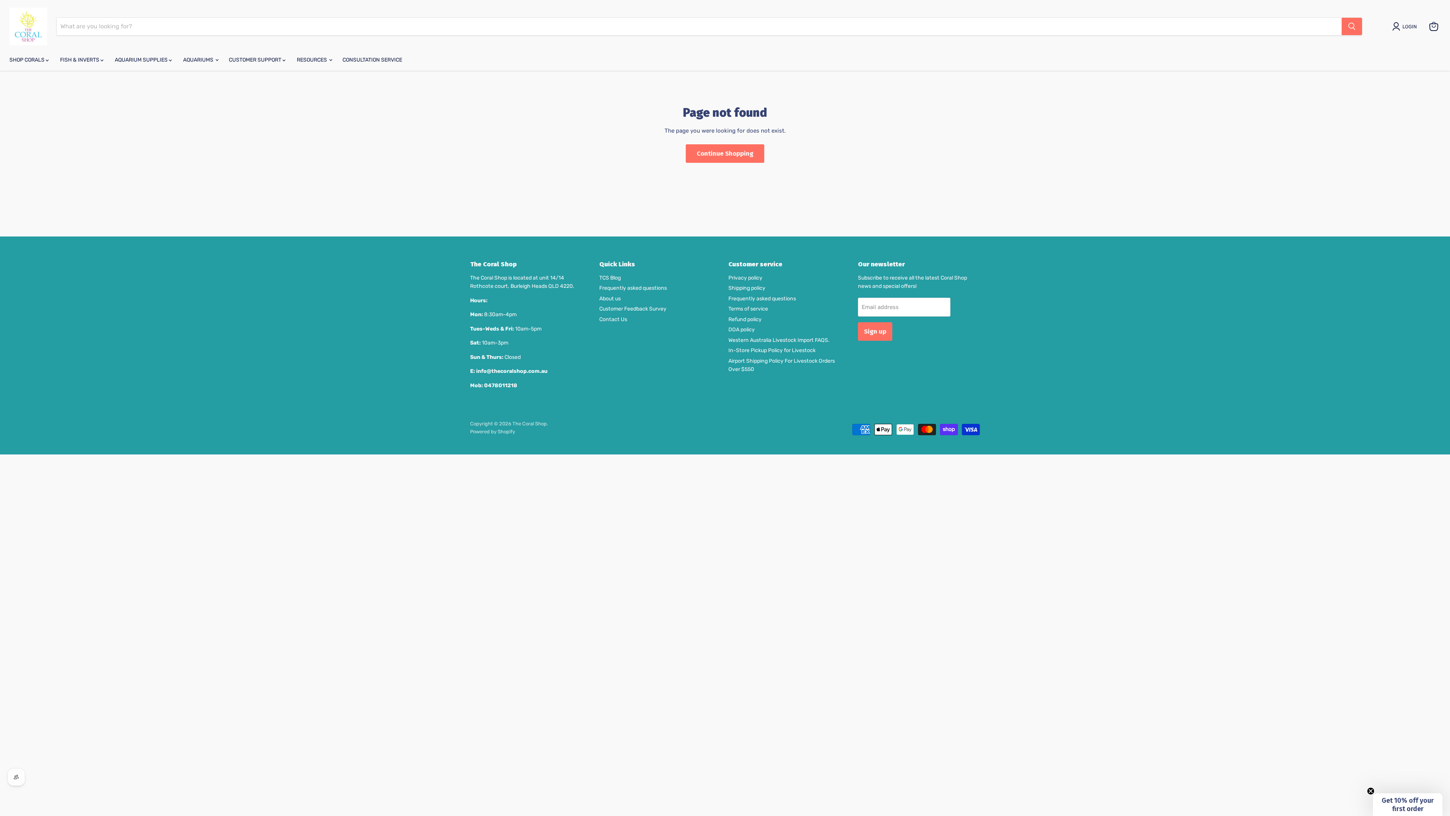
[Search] (1352, 26)
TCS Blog (610, 278)
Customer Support (255, 60)
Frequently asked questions (633, 288)
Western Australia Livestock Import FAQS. (779, 340)
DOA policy (741, 329)
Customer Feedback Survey (632, 309)
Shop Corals (27, 60)
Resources (312, 60)
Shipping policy (746, 288)
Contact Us (613, 319)
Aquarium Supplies (142, 60)
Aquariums (198, 60)
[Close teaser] (1370, 791)
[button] (1407, 804)
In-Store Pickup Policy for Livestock (772, 350)
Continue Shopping (725, 153)
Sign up (875, 331)
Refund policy (745, 319)
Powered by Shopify (492, 431)
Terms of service (748, 309)
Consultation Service (372, 60)
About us (610, 298)
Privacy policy (745, 278)
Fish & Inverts (80, 60)
